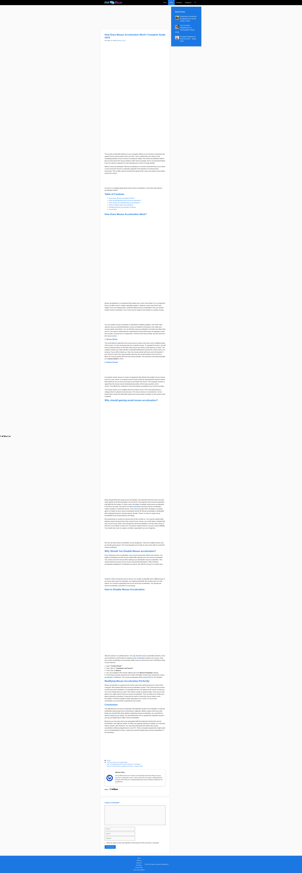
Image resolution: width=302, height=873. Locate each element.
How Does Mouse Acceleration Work (117, 762)
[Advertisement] (135, 18)
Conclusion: (113, 209)
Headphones (188, 2)
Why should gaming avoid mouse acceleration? (125, 200)
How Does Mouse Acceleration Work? (122, 198)
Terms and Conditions (139, 870)
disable (138, 656)
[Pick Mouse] (113, 2)
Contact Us (139, 862)
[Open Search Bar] (195, 2)
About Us (139, 860)
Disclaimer (139, 865)
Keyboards (179, 2)
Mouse (171, 2)
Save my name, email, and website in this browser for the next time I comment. (132, 843)
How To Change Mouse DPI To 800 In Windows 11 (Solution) (124, 764)
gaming (137, 506)
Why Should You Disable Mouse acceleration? (124, 203)
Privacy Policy (139, 867)
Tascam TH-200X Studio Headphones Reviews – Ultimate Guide (125, 766)
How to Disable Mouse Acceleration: (121, 205)
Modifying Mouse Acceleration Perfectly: (122, 207)
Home (164, 2)
